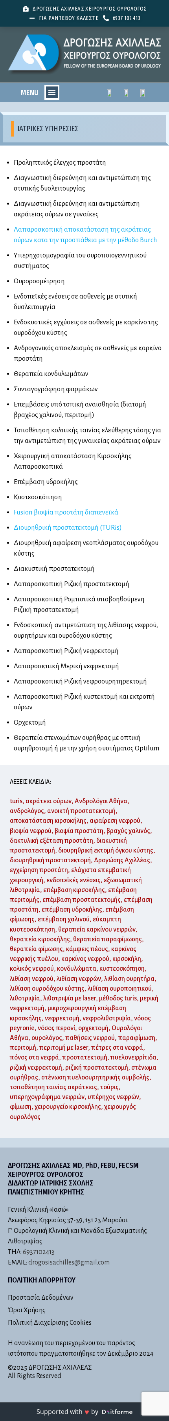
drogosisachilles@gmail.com (69, 1262)
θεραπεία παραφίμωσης (107, 939)
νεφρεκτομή (62, 1018)
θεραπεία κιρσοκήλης (40, 939)
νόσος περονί (56, 1028)
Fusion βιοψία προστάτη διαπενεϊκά (66, 512)
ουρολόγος (46, 1037)
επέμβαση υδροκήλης (72, 909)
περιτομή (23, 1047)
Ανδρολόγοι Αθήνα (101, 801)
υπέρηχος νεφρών (113, 1097)
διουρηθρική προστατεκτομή (50, 860)
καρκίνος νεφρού (85, 958)
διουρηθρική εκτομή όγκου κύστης (105, 850)
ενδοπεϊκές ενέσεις (73, 880)
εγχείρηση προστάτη (39, 870)
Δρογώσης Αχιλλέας (122, 860)
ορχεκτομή (93, 1028)
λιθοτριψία (25, 998)
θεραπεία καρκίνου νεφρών (97, 929)
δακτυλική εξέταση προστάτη (51, 840)
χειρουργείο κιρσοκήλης (68, 1106)
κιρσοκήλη (126, 958)
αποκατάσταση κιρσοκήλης (48, 820)
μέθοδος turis (118, 998)
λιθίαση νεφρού (31, 978)
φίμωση (20, 1106)
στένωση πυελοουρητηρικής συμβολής (95, 1077)
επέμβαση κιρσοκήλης (74, 890)
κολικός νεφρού (32, 968)
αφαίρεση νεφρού (115, 820)
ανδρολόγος (27, 811)
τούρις (109, 1087)
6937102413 (39, 1252)
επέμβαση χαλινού (64, 919)
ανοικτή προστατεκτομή (81, 811)
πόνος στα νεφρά (34, 1057)
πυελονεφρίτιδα (133, 1057)
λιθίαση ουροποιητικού (120, 988)
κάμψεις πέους (87, 949)
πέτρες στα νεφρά (117, 1047)
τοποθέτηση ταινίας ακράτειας (53, 1087)
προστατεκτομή (84, 1057)
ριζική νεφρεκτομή (36, 1067)
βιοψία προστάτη (79, 831)
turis (16, 801)
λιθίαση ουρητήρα (129, 978)
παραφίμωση (136, 1037)
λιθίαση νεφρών (79, 978)
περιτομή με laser (63, 1047)
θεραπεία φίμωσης (36, 949)
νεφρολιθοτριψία (107, 1018)
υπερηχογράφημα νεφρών (47, 1097)
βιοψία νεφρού (30, 831)
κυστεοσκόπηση (122, 968)
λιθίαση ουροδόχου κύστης (47, 988)
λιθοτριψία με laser (69, 998)
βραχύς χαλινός (128, 831)
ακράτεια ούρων (49, 801)
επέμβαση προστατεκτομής (81, 899)
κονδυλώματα (76, 968)
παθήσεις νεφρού (90, 1037)
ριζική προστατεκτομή (96, 1067)
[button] (51, 92)
